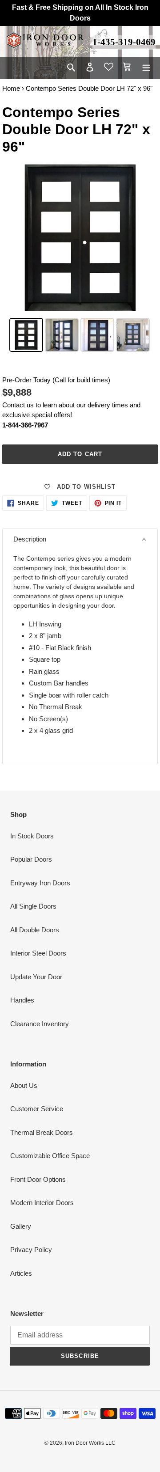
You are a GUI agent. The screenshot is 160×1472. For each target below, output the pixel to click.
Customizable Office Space (50, 1155)
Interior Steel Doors (38, 953)
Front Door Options (38, 1179)
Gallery (20, 1226)
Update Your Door (36, 977)
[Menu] (146, 66)
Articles (21, 1273)
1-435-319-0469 (124, 42)
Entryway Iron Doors (40, 883)
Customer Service (36, 1108)
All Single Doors (33, 906)
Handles (22, 1000)
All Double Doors (34, 930)
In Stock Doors (32, 836)
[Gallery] (80, 257)
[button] (80, 539)
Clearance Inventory (39, 1024)
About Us (23, 1085)
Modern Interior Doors (42, 1202)
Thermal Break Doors (41, 1132)
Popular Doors (31, 859)
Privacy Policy (31, 1249)
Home (11, 88)
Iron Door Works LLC (90, 1443)
